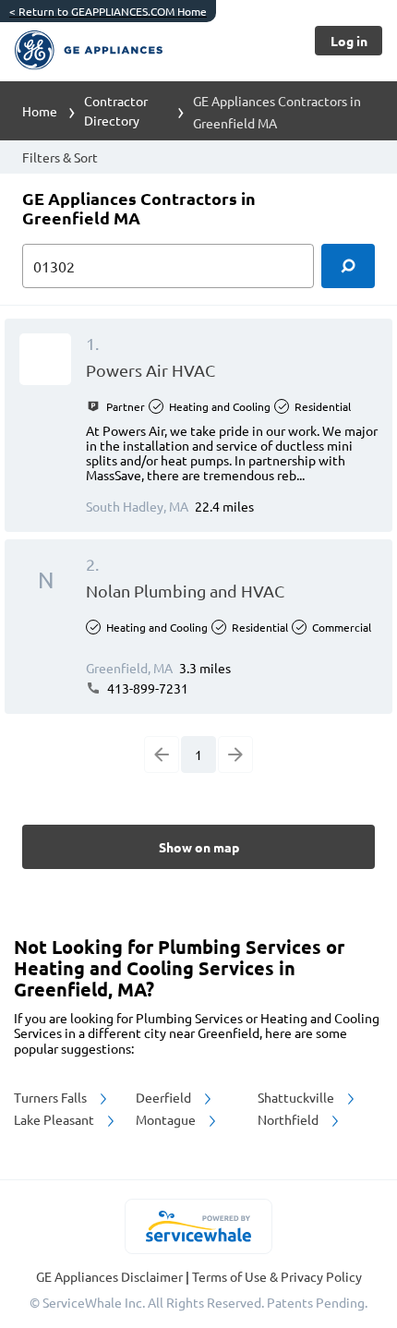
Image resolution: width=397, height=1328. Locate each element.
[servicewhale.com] (199, 1226)
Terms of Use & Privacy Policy (277, 1276)
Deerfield (165, 1097)
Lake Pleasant (55, 1119)
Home (39, 111)
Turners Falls (52, 1097)
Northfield (289, 1119)
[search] (348, 266)
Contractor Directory (116, 110)
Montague (167, 1119)
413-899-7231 (146, 688)
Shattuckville (297, 1097)
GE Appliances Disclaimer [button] (111, 1276)
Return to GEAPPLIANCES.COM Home (108, 11)
